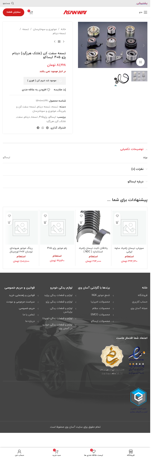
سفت (20, 117)
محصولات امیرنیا (100, 302)
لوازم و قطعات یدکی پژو (59, 302)
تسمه (25, 29)
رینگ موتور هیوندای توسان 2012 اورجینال (21, 250)
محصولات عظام (101, 308)
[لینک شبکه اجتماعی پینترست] (47, 128)
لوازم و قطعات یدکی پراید (58, 295)
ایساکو (52, 117)
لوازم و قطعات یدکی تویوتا (57, 318)
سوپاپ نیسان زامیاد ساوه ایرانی (129, 250)
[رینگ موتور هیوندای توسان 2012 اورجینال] (21, 228)
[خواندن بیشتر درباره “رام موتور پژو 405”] (45, 222)
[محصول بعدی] (54, 41)
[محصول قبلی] (63, 41)
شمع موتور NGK (101, 295)
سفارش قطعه (14, 12)
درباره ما (30, 321)
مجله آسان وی (139, 308)
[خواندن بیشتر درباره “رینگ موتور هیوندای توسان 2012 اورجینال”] (9, 222)
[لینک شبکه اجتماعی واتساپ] (42, 128)
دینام (27, 117)
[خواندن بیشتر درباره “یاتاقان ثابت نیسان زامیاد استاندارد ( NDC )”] (81, 222)
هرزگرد (50, 121)
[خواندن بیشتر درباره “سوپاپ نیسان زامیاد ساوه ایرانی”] (117, 222)
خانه (63, 29)
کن (56, 121)
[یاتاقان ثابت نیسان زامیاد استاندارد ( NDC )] (93, 228)
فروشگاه (142, 295)
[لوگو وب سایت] (75, 12)
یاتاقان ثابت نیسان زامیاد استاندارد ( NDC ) (93, 250)
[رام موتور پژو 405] (57, 228)
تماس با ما (29, 314)
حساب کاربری (139, 302)
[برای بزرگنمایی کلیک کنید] (140, 61)
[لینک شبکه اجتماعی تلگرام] (38, 128)
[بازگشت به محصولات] (59, 41)
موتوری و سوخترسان (45, 29)
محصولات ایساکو (100, 321)
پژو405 (43, 117)
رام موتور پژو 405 (57, 248)
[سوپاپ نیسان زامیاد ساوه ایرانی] (129, 228)
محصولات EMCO (100, 314)
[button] (143, 45)
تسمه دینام (59, 33)
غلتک (63, 121)
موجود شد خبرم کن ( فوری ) (41, 80)
